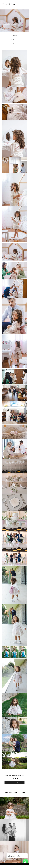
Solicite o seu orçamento (14, 782)
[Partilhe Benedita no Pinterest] (17, 778)
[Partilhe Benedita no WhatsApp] (13, 778)
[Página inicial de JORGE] (8, 4)
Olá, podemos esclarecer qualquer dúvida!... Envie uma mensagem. (15, 856)
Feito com (14, 863)
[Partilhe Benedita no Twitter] (15, 778)
